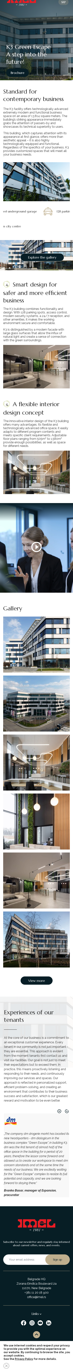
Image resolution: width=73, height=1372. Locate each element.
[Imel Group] (24, 1322)
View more (36, 981)
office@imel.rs (36, 1297)
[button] (59, 1111)
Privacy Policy (24, 1358)
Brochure (17, 73)
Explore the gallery (42, 257)
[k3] (36, 704)
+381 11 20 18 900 (37, 1292)
